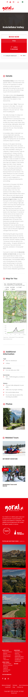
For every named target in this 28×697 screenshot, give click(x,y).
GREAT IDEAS (5, 662)
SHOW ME (14, 556)
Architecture (18, 659)
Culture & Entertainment (6, 669)
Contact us (20, 687)
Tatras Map (17, 655)
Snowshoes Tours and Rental (10, 485)
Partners (15, 685)
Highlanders (18, 661)
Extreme (5, 653)
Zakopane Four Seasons (18, 652)
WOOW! (16, 663)
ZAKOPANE (17, 650)
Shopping (5, 667)
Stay (14, 687)
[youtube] (10, 2)
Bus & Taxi (5, 671)
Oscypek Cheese (19, 658)
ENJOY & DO (5, 650)
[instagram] (13, 2)
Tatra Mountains (7, 663)
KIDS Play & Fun (7, 655)
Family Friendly (6, 656)
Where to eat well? (8, 665)
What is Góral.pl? (6, 685)
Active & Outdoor (7, 652)
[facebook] (7, 2)
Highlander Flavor (19, 656)
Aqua (4, 658)
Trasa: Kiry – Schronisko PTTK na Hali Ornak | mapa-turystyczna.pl (13, 338)
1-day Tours (6, 659)
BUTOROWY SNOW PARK (10, 459)
